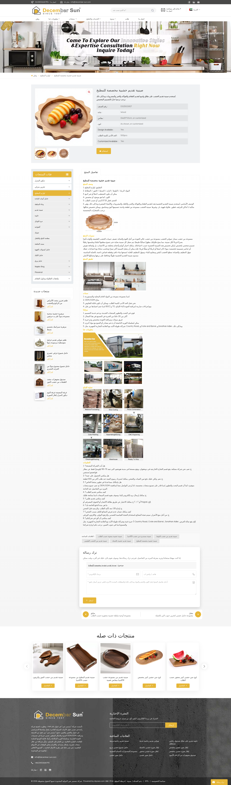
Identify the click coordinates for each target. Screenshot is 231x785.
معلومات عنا (53, 19)
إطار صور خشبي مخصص (178, 747)
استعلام (105, 151)
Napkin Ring (39, 267)
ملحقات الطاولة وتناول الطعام (47, 278)
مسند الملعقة (39, 244)
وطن (37, 19)
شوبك (37, 233)
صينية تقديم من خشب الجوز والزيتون (48, 677)
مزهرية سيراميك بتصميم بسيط (56, 328)
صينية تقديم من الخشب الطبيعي (95, 541)
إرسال (171, 725)
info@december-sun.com (45, 757)
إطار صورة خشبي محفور (148, 751)
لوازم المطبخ (45, 75)
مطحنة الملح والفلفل (42, 238)
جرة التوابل (39, 221)
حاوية (37, 216)
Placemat (39, 272)
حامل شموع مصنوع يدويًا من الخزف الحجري (58, 367)
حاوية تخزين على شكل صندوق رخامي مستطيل (183, 742)
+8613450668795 (42, 763)
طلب (127, 19)
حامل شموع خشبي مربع (119, 747)
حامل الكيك (39, 255)
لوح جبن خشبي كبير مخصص (149, 677)
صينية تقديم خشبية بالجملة (121, 541)
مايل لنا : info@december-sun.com (77, 2)
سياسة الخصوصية (158, 781)
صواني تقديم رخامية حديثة (149, 741)
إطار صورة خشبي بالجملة (149, 747)
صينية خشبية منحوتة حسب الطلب (110, 536)
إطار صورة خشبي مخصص (179, 751)
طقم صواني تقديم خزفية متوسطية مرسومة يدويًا (57, 341)
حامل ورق (38, 261)
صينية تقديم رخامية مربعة (119, 741)
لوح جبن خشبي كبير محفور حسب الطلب (183, 678)
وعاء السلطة (39, 204)
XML (147, 781)
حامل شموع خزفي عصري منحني (57, 354)
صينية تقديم (39, 210)
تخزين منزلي (40, 187)
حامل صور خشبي (116, 755)
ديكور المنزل (40, 180)
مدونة (112, 19)
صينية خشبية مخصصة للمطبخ (146, 541)
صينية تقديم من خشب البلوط (166, 536)
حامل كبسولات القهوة (42, 250)
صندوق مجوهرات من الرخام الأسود (182, 755)
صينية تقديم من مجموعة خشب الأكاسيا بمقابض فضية (115, 678)
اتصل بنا (169, 11)
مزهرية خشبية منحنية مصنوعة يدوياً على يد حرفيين (58, 314)
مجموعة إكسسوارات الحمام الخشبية (123, 751)
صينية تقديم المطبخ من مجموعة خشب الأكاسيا (82, 678)
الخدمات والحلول (92, 19)
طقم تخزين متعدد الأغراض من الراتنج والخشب (57, 301)
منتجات (72, 19)
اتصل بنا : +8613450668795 (45, 2)
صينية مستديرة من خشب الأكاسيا (139, 536)
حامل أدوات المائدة (41, 199)
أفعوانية (37, 227)
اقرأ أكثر (50, 306)
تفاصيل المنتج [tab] (91, 172)
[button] (204, 666)
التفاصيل (47, 685)
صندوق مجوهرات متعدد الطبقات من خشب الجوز (57, 380)
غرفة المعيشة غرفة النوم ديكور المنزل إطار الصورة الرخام (57, 393)
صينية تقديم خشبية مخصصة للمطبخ (102, 565)
